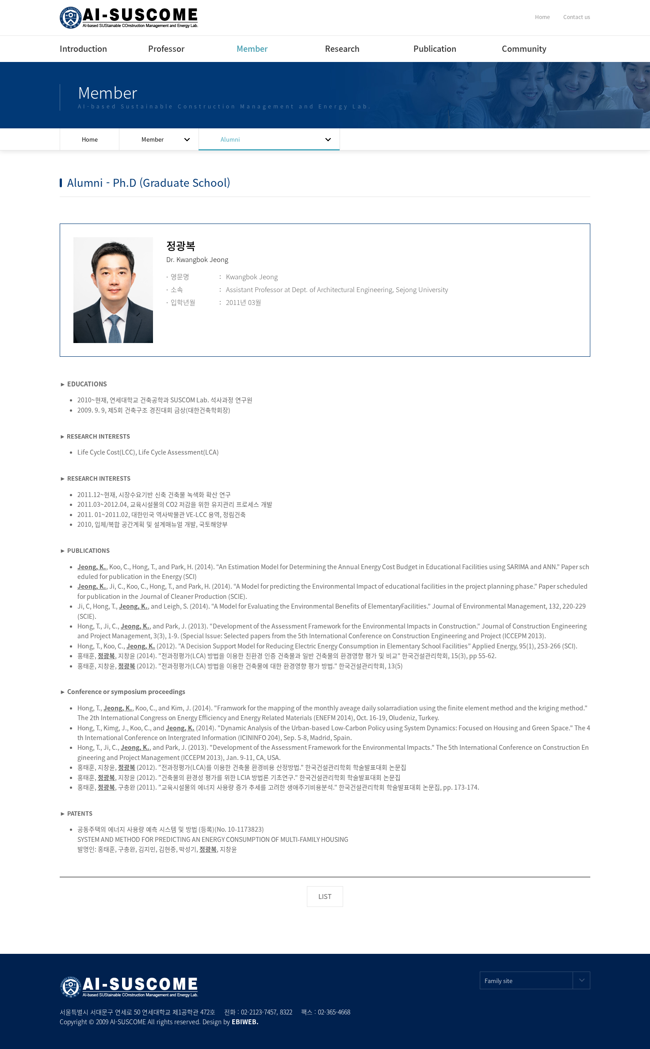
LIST (325, 896)
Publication (434, 48)
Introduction (83, 48)
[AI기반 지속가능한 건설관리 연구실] (129, 16)
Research (342, 48)
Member (252, 48)
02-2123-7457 (258, 1011)
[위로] (633, 1032)
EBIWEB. (245, 1021)
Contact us (576, 17)
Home (542, 17)
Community (524, 48)
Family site (498, 980)
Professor (166, 48)
